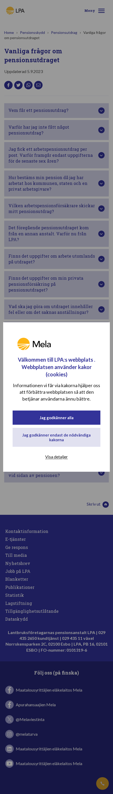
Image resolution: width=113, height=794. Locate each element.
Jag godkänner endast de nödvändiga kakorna (56, 437)
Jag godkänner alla (57, 417)
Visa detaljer (56, 456)
